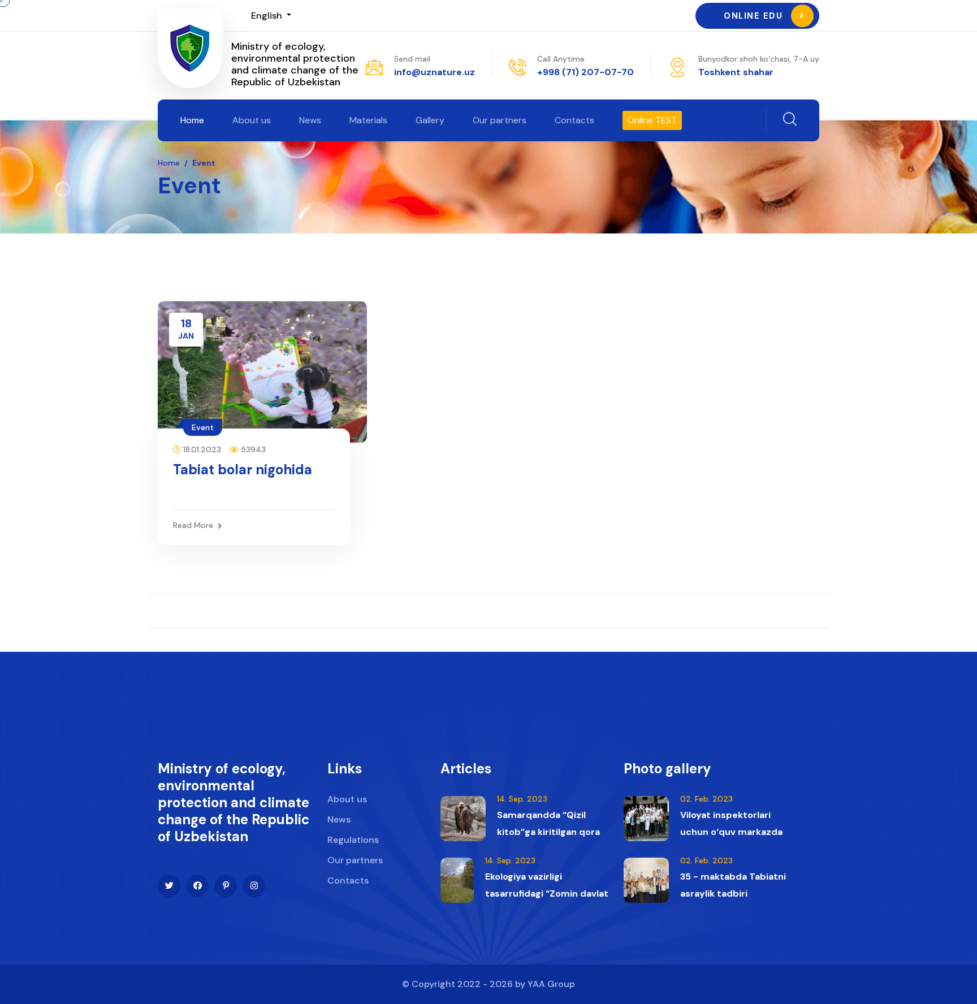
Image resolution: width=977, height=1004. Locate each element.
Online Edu (753, 15)
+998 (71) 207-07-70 (585, 72)
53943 (252, 449)
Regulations (353, 840)
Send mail (412, 59)
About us (251, 120)
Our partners (499, 120)
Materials (368, 120)
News (310, 120)
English (267, 15)
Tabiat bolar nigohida (242, 469)
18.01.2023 (201, 449)
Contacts (574, 120)
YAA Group (551, 984)
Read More (193, 525)
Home (192, 120)
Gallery (430, 120)
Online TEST (652, 120)
